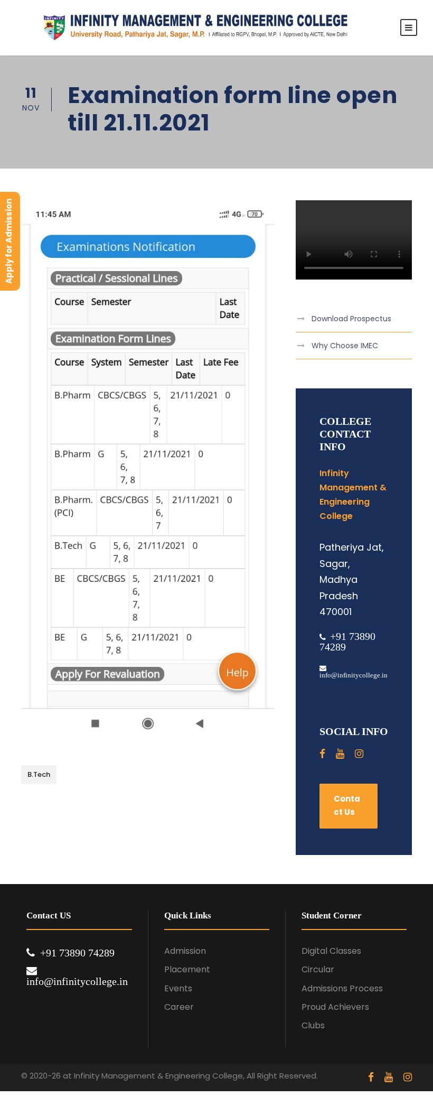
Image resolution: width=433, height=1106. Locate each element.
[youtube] (340, 754)
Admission (185, 951)
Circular (318, 969)
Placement (187, 969)
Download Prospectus (351, 318)
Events (178, 988)
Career (179, 1007)
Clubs (313, 1025)
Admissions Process (342, 988)
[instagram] (359, 754)
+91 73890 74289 (77, 952)
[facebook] (322, 754)
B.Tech (38, 774)
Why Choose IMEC (345, 345)
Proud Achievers (335, 1007)
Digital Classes (331, 951)
